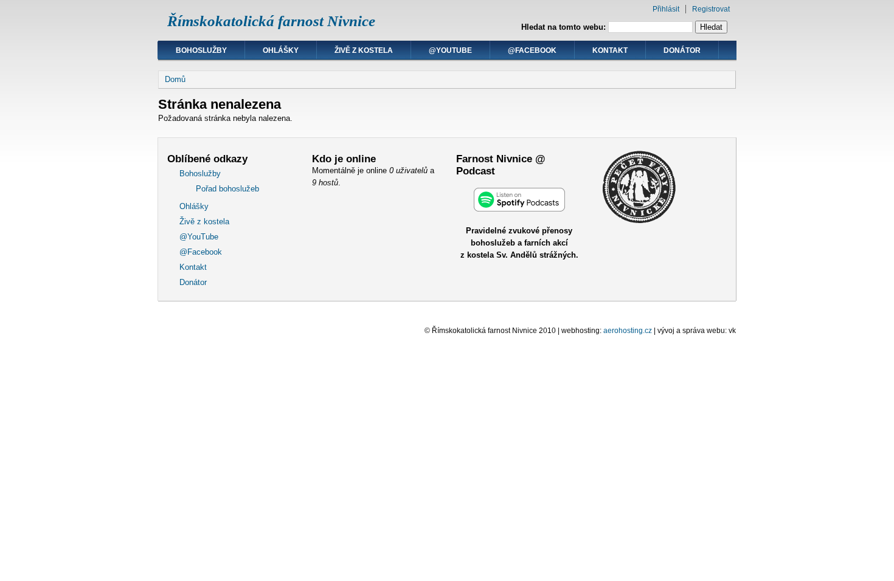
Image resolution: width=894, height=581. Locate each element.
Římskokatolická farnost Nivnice (271, 21)
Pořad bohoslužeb (227, 188)
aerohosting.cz (627, 330)
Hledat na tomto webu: (564, 27)
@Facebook (532, 50)
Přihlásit (666, 9)
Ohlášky (281, 50)
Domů (175, 79)
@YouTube (450, 50)
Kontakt (610, 50)
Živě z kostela (363, 50)
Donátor (682, 50)
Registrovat (711, 9)
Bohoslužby (201, 50)
